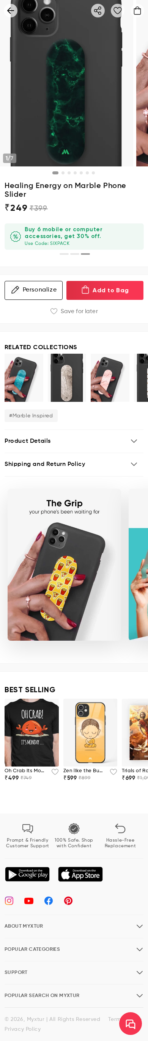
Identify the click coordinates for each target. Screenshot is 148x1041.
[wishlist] (53, 774)
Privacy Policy (23, 1029)
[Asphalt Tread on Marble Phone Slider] (67, 378)
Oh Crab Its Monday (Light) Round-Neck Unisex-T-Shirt (26, 770)
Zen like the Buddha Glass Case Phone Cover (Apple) (84, 770)
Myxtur (36, 1019)
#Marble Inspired (31, 416)
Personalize (40, 290)
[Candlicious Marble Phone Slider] (110, 378)
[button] (74, 441)
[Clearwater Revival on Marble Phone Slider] (24, 378)
